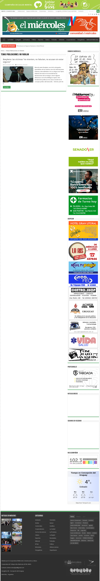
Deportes (40, 39)
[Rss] (89, 14)
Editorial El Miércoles (92, 39)
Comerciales (38, 526)
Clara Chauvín (74, 535)
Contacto (80, 11)
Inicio (2, 50)
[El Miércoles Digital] (50, 25)
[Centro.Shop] (83, 293)
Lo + (84, 516)
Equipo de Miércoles (31, 11)
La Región (18, 39)
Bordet (84, 533)
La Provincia (26, 39)
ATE (78, 530)
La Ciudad (10, 39)
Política (34, 39)
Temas (72, 516)
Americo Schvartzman (76, 520)
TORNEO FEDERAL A (88, 538)
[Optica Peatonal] (83, 326)
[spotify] (98, 14)
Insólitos (52, 526)
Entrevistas (38, 547)
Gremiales (52, 520)
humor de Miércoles (75, 533)
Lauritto (81, 535)
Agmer (72, 523)
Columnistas (42, 11)
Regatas (72, 538)
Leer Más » (6, 87)
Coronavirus (78, 523)
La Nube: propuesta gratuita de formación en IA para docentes (33, 46)
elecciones (78, 538)
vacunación (84, 525)
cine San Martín (74, 543)
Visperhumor (53, 550)
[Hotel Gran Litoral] (83, 230)
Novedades (19, 64)
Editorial (37, 541)
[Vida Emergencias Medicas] (83, 340)
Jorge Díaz (83, 530)
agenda (90, 525)
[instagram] (96, 14)
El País (37, 544)
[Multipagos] (83, 267)
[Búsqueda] (98, 11)
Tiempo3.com (86, 503)
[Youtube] (94, 14)
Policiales (54, 39)
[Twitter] (92, 14)
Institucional (21, 11)
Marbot (89, 533)
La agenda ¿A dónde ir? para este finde (66, 11)
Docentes (86, 535)
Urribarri (94, 533)
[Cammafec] (83, 280)
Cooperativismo (70, 39)
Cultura (47, 39)
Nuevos (78, 516)
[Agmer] (83, 310)
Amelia (37, 523)
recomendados (90, 528)
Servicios (50, 11)
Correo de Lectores (40, 532)
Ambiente (61, 39)
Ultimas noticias (54, 547)
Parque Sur (73, 530)
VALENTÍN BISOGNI (75, 540)
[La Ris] (83, 251)
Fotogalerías (81, 39)
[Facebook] (90, 14)
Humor (52, 523)
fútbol (92, 535)
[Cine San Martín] (83, 354)
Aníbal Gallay (82, 528)
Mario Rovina (74, 528)
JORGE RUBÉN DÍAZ (75, 525)
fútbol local (90, 540)
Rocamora (85, 523)
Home (4, 39)
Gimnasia (85, 520)
